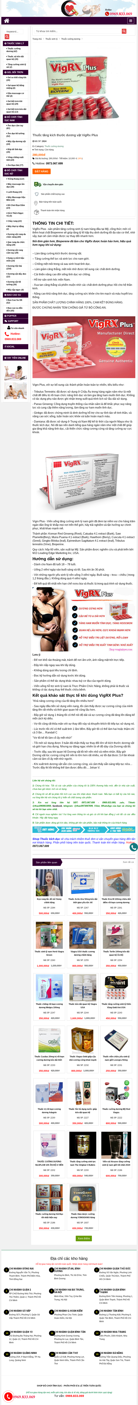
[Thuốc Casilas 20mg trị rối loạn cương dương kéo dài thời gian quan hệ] (49, 1040)
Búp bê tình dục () (14, 150)
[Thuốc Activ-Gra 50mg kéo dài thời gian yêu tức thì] (83, 882)
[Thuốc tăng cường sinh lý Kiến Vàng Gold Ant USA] (116, 987)
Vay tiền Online (16, 358)
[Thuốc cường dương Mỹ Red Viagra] (116, 1092)
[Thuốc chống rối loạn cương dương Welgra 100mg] (49, 987)
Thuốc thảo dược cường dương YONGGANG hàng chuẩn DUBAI (83, 1217)
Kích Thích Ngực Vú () (15, 214)
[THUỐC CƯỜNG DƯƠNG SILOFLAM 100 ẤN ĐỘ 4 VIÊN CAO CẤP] (49, 1145)
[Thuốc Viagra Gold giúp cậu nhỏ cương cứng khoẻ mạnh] (83, 1040)
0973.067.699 (54, 163)
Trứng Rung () (15, 179)
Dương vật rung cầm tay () (14, 251)
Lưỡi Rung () (14, 192)
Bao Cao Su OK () (14, 301)
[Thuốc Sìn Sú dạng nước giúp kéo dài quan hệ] (83, 1092)
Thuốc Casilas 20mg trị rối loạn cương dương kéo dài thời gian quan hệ (49, 1060)
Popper (11, 316)
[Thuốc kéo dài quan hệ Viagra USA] (83, 987)
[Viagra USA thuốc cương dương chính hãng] (83, 935)
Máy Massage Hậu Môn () (15, 198)
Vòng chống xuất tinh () (15, 158)
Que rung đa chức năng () (15, 243)
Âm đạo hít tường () (15, 134)
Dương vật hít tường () (13, 283)
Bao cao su (13, 295)
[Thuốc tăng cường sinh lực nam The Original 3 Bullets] (83, 1145)
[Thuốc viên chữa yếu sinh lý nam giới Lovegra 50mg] (116, 1040)
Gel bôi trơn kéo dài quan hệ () (16, 110)
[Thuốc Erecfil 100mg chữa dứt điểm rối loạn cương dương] (116, 882)
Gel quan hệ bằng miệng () (15, 86)
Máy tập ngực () (15, 290)
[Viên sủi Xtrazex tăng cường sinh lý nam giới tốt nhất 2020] (116, 1145)
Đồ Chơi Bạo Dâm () (15, 206)
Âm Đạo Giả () (15, 165)
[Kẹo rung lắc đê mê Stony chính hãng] (49, 882)
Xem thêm (84, 1238)
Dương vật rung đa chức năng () (16, 235)
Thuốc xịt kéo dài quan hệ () (15, 57)
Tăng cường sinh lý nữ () (16, 65)
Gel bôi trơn (14, 72)
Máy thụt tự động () (15, 227)
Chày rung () (14, 221)
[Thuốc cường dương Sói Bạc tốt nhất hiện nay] (49, 1197)
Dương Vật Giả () (14, 267)
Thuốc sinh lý (15, 43)
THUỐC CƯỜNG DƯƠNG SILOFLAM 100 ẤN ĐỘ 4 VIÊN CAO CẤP (49, 1165)
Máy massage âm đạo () (15, 185)
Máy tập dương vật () (16, 142)
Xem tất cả (128, 862)
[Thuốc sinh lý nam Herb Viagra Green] (49, 935)
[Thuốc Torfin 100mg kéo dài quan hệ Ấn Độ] (116, 935)
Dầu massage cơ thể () (15, 94)
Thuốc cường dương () (13, 49)
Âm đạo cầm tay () (14, 126)
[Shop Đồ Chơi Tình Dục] (69, 8)
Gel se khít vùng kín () (16, 78)
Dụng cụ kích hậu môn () (15, 259)
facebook (57, 806)
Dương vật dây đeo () (16, 275)
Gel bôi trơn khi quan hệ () (14, 102)
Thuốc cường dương (54, 146)
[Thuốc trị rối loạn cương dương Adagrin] (49, 1092)
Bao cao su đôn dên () (14, 309)
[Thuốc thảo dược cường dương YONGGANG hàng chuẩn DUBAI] (83, 1197)
